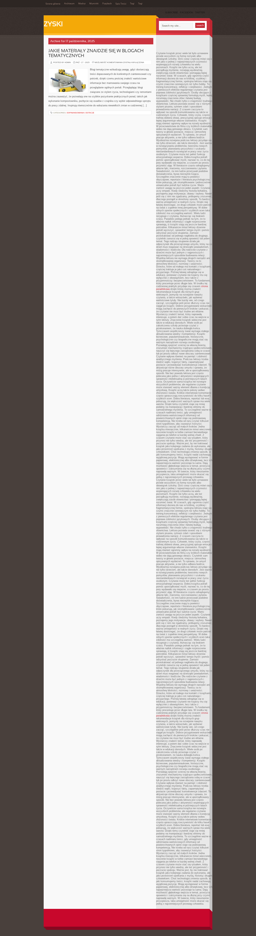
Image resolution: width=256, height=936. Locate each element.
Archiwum (69, 4)
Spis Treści (120, 4)
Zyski (53, 24)
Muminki (94, 4)
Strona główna (53, 4)
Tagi (132, 4)
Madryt (82, 4)
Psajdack (107, 4)
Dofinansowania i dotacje (80, 113)
